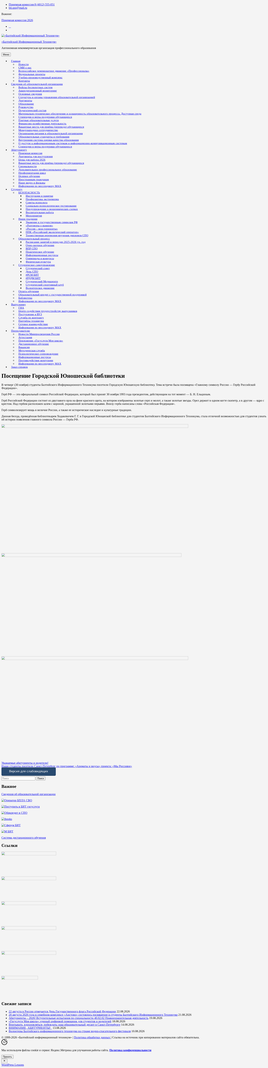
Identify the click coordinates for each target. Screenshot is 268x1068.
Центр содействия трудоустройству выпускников (47, 311)
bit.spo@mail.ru (18, 7)
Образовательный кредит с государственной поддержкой (52, 294)
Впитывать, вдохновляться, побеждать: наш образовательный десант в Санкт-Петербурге (64, 1024)
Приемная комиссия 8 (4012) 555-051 (32, 4)
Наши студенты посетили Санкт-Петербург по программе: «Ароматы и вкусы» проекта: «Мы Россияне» (66, 766)
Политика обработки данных (92, 1037)
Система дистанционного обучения (23, 837)
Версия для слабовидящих (28, 771)
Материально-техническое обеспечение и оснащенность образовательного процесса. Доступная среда (79, 113)
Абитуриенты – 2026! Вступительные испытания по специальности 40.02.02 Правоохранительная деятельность (78, 1018)
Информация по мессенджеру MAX (39, 186)
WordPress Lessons (12, 1064)
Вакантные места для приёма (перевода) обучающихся (51, 163)
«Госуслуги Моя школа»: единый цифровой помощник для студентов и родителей (60, 1021)
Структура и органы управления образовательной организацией (56, 97)
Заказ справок (19, 367)
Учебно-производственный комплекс (40, 77)
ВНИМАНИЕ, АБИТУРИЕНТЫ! (30, 1027)
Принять (7, 1056)
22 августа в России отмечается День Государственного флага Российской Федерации (62, 1011)
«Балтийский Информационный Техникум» (29, 41)
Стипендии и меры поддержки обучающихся (45, 146)
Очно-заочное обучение (40, 245)
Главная (15, 61)
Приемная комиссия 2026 (17, 20)
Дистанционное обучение (33, 343)
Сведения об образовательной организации (28, 794)
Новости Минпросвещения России (39, 334)
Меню (6, 54)
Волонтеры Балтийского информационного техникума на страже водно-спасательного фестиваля (70, 1031)
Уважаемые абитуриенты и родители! (24, 762)
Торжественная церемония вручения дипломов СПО (57, 235)
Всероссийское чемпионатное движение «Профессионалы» (53, 70)
